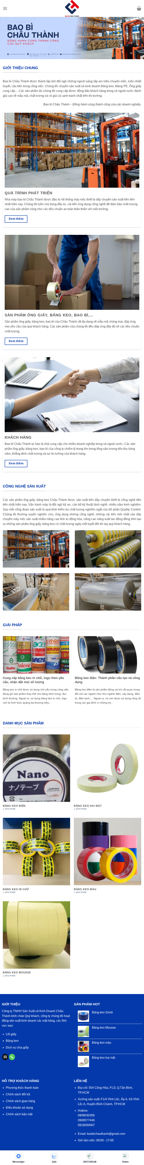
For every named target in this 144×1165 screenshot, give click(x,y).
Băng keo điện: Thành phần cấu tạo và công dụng (107, 680)
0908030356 (86, 1115)
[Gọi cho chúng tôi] (12, 1057)
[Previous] (7, 668)
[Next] (136, 668)
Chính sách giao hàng (20, 1101)
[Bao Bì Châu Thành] (72, 8)
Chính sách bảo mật (19, 1114)
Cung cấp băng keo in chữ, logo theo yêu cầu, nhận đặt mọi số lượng (33, 680)
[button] (5, 8)
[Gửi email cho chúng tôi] (5, 1057)
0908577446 (86, 1120)
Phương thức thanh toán (22, 1087)
